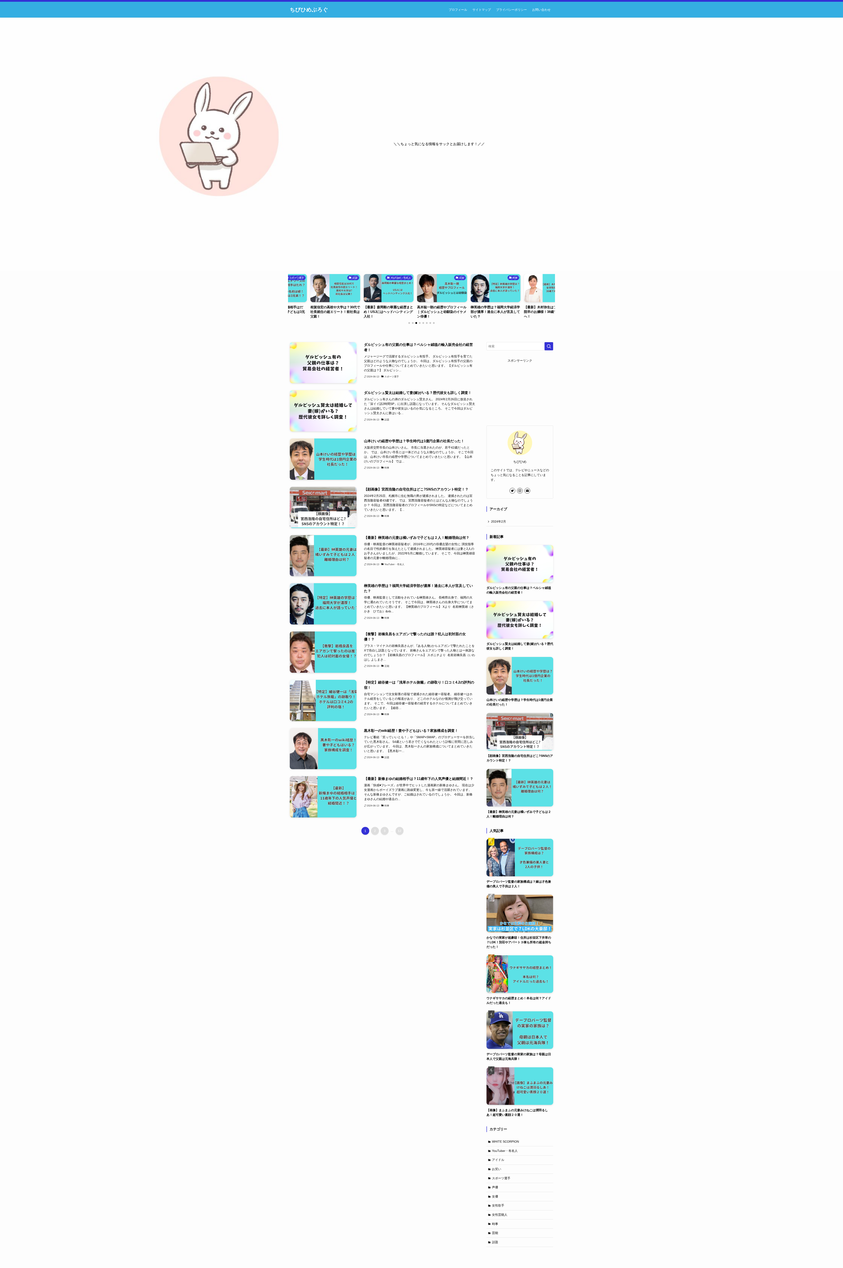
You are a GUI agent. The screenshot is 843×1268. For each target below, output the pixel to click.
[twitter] (512, 491)
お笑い (496, 1169)
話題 (495, 1242)
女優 (495, 1196)
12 (399, 831)
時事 (495, 1224)
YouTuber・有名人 (505, 1151)
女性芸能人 (499, 1214)
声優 (495, 1187)
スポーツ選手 (501, 1178)
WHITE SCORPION (505, 1141)
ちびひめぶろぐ (309, 9)
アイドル (498, 1160)
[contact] (527, 491)
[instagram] (520, 491)
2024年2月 (498, 521)
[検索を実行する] (548, 346)
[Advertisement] (519, 390)
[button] (409, 323)
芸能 (495, 1233)
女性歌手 (498, 1205)
